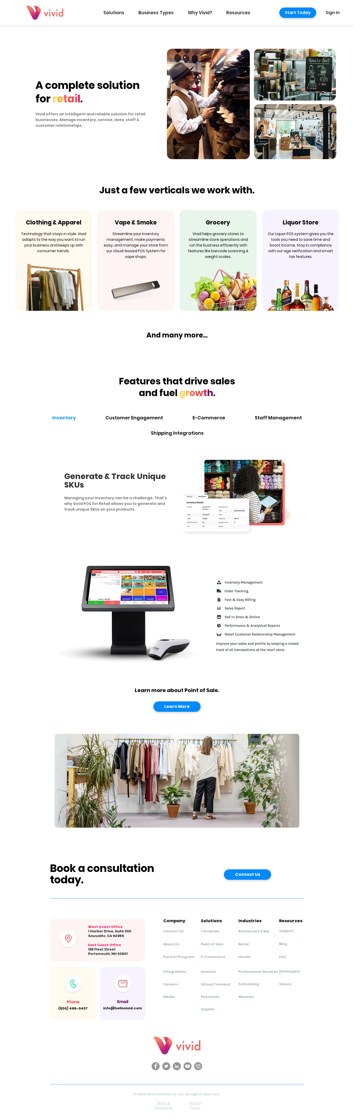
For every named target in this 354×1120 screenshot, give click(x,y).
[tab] (64, 417)
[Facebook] (156, 1066)
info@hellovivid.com (122, 1008)
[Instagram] (198, 1066)
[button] (113, 13)
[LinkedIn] (177, 1066)
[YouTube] (187, 1066)
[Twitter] (166, 1066)
